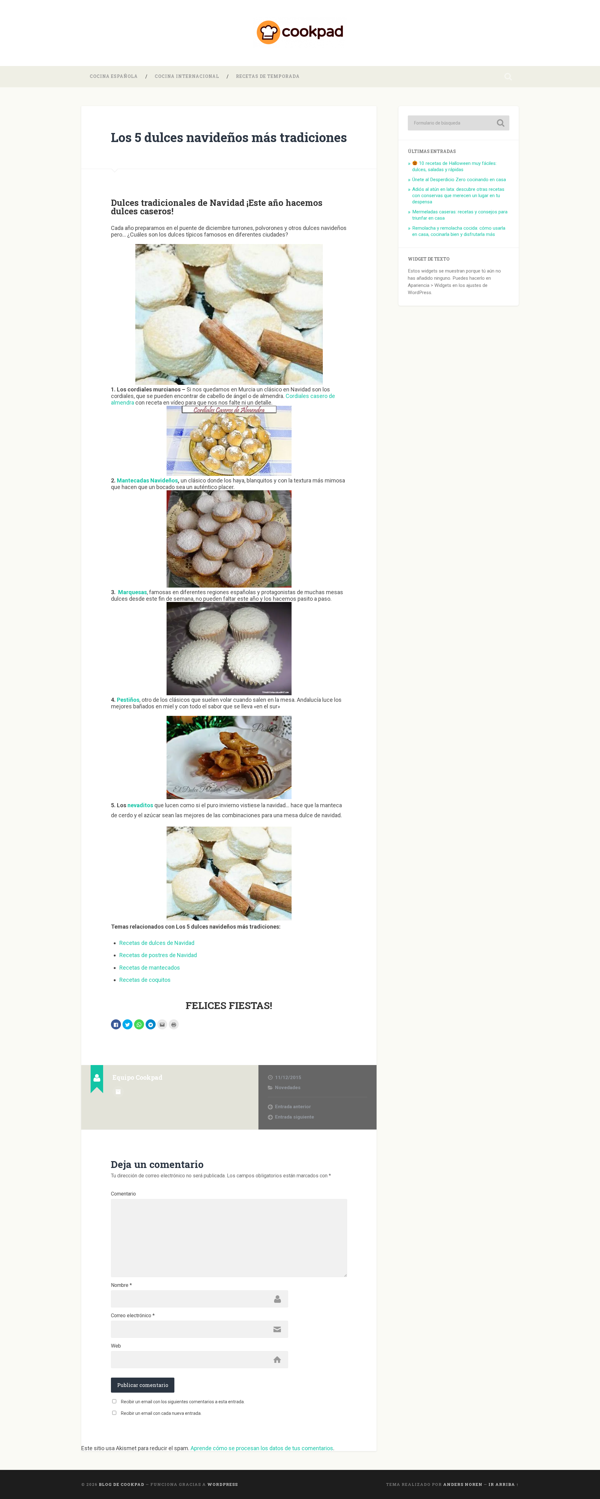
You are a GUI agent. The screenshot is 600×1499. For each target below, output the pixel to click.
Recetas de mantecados (149, 967)
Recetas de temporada (268, 76)
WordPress (222, 1484)
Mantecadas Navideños (147, 480)
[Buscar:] (458, 122)
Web (116, 1346)
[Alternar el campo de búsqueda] (508, 76)
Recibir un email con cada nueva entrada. (161, 1413)
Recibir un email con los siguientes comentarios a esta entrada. (183, 1401)
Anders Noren (462, 1484)
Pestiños (128, 699)
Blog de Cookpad (121, 1484)
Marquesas (132, 592)
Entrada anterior (293, 1106)
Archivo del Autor (118, 1091)
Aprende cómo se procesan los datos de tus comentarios (262, 1448)
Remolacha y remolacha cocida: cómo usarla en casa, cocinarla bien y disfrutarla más (458, 231)
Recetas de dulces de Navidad (156, 943)
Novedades (288, 1087)
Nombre (121, 1285)
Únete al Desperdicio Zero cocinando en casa (459, 179)
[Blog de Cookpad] (300, 33)
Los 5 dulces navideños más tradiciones (229, 137)
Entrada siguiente (294, 1117)
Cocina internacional (187, 76)
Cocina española (114, 76)
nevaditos (140, 805)
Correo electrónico (133, 1315)
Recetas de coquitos (145, 979)
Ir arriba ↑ (503, 1484)
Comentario (123, 1193)
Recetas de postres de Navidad (158, 955)
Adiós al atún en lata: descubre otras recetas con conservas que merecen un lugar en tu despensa (458, 195)
